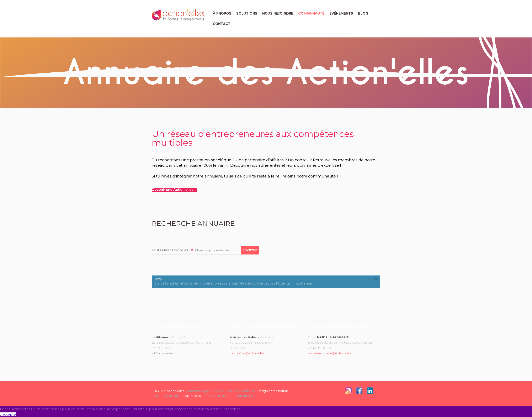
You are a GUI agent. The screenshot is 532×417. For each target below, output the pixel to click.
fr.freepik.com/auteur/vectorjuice (228, 396)
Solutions (246, 13)
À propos (222, 13)
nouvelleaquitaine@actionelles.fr (330, 353)
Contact (221, 24)
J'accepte (8, 414)
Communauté (311, 13)
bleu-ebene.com (167, 396)
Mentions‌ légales (199, 391)
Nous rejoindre (277, 13)
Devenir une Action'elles (173, 190)
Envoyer (250, 250)
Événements (341, 13)
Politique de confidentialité (235, 391)
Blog (363, 13)
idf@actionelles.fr (164, 353)
